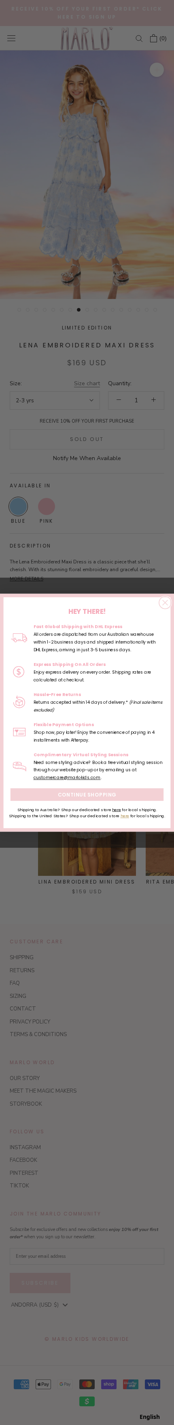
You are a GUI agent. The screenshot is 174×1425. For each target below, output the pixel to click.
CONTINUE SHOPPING (87, 794)
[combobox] (150, 1417)
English (150, 1417)
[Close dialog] (165, 602)
